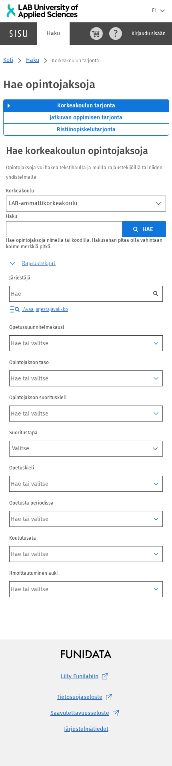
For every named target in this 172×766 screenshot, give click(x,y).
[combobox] (86, 204)
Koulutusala (22, 538)
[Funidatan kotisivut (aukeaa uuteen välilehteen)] (86, 654)
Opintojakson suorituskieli (37, 397)
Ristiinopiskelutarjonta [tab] (86, 129)
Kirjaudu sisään (149, 33)
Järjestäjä (19, 278)
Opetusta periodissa (31, 503)
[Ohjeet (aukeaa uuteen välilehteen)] (115, 33)
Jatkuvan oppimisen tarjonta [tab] (86, 117)
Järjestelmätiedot (86, 729)
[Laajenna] (156, 343)
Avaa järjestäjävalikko (45, 309)
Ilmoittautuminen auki (33, 573)
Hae (147, 229)
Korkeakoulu (20, 191)
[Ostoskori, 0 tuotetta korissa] (96, 33)
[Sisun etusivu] (18, 33)
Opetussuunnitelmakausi (36, 327)
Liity (79, 676)
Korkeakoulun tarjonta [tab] (86, 105)
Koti (8, 60)
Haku (53, 33)
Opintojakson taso (29, 362)
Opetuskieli (21, 468)
